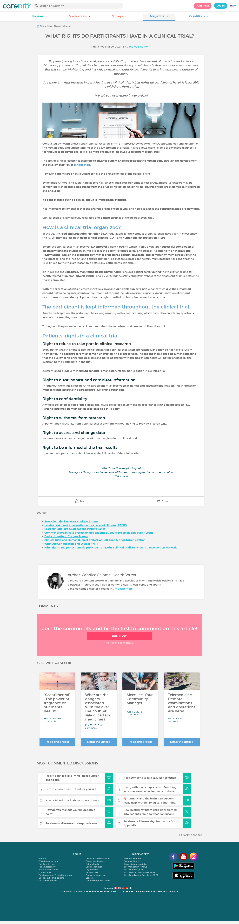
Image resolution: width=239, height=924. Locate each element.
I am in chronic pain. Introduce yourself (71, 789)
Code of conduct (94, 867)
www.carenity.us (75, 891)
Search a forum (131, 861)
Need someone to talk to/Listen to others (150, 777)
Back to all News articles (55, 26)
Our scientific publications (51, 878)
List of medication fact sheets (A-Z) (141, 875)
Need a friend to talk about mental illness (72, 800)
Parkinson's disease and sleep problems (71, 823)
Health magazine (132, 858)
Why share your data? (49, 861)
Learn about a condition (135, 864)
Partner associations (48, 869)
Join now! (202, 5)
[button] (40, 17)
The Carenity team (47, 864)
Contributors (45, 872)
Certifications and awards (98, 858)
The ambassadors (47, 867)
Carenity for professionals (98, 880)
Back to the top (192, 835)
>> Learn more (124, 588)
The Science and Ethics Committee (55, 875)
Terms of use (92, 872)
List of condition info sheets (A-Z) (140, 872)
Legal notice (92, 869)
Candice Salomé (137, 46)
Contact (89, 878)
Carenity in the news (95, 861)
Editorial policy (93, 864)
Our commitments (48, 880)
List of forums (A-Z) (133, 869)
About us (43, 858)
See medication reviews (135, 867)
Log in (221, 5)
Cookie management (96, 875)
